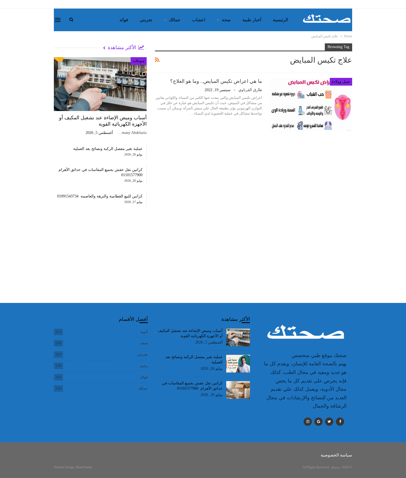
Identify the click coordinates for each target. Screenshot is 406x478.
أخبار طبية (251, 19)
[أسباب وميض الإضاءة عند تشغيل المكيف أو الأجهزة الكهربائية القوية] (100, 84)
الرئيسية (280, 19)
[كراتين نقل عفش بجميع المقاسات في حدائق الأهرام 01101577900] (238, 390)
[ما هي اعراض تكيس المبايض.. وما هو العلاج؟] (310, 104)
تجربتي (146, 19)
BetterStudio (84, 467)
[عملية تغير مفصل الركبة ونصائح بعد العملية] (238, 364)
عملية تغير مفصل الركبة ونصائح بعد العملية (108, 149)
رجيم (144, 366)
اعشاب (198, 19)
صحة (226, 19)
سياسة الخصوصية (336, 455)
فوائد (123, 19)
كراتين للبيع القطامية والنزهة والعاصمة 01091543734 (100, 196)
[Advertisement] (100, 260)
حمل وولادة (341, 82)
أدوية (144, 332)
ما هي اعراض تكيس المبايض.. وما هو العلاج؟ (216, 81)
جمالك (174, 19)
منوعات (139, 61)
